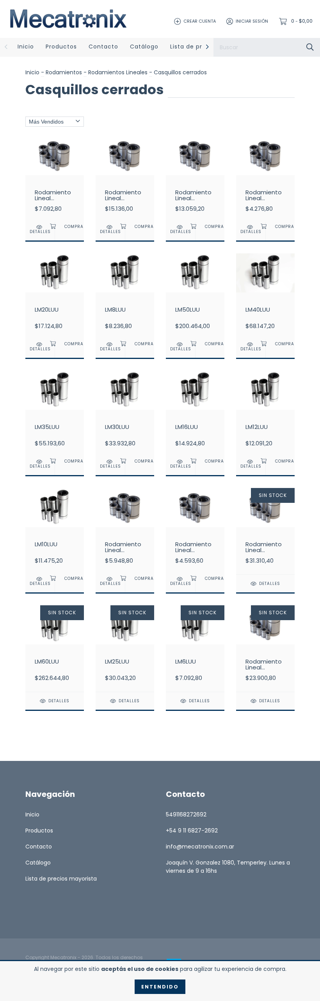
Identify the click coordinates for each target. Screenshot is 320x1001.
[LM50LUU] (195, 296)
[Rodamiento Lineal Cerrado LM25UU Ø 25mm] (195, 179)
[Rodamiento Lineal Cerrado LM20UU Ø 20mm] (54, 179)
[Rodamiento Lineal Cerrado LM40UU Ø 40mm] (265, 531)
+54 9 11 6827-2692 (192, 830)
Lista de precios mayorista (61, 879)
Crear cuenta (199, 21)
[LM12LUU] (265, 414)
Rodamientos (65, 72)
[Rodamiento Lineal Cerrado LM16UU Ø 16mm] (125, 531)
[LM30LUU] (125, 414)
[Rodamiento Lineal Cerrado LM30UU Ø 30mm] (125, 179)
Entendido (160, 986)
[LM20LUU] (54, 296)
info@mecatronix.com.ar (200, 846)
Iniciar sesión (252, 21)
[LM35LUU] (54, 414)
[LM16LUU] (195, 414)
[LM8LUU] (125, 296)
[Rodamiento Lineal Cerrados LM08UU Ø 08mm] (265, 179)
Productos (61, 46)
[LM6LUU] (195, 648)
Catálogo (144, 46)
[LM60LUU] (54, 648)
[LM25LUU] (125, 648)
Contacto (103, 46)
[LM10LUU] (54, 531)
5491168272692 (186, 814)
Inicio (26, 46)
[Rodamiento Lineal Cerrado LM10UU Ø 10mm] (195, 531)
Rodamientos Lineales (118, 72)
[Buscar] (310, 47)
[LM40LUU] (265, 296)
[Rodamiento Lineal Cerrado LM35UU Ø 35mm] (265, 648)
